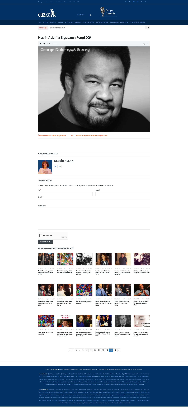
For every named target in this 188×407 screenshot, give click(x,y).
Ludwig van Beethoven (106, 397)
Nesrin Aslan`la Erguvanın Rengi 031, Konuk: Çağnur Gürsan (83, 272)
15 (107, 350)
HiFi (70, 2)
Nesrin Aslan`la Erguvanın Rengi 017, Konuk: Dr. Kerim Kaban (123, 334)
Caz (146, 374)
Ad (39, 190)
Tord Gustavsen (92, 403)
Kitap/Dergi (73, 381)
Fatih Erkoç (143, 392)
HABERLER (53, 22)
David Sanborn (85, 392)
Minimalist (142, 381)
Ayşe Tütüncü (103, 389)
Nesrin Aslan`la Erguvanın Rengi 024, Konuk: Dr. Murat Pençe (103, 303)
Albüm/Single (103, 374)
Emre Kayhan (121, 392)
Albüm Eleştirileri (102, 22)
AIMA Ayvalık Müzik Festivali (74, 374)
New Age (51, 384)
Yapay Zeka (120, 384)
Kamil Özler (47, 397)
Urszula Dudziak (112, 403)
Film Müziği (107, 376)
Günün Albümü (82, 379)
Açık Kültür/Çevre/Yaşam (61, 374)
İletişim (52, 2)
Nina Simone (143, 397)
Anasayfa (40, 2)
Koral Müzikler (118, 381)
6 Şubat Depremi (51, 374)
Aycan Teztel (90, 389)
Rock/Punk (91, 384)
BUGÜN (45, 22)
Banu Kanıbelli (117, 389)
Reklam (47, 2)
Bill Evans (131, 389)
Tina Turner (71, 403)
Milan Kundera (123, 397)
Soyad (97, 190)
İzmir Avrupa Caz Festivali (53, 381)
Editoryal (75, 376)
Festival (93, 376)
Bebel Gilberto (124, 389)
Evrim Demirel (137, 392)
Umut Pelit (105, 403)
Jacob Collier (97, 395)
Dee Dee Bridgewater (94, 392)
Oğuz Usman (55, 400)
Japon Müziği (63, 381)
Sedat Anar (117, 400)
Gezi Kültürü (51, 379)
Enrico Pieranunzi (129, 392)
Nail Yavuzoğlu (136, 397)
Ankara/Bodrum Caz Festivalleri (114, 374)
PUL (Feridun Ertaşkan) (75, 384)
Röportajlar (114, 22)
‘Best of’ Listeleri (88, 22)
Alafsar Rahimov (59, 389)
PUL (40, 22)
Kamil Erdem (41, 397)
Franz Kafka (45, 395)
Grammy (66, 379)
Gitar (56, 379)
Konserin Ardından (110, 381)
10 (86, 350)
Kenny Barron (61, 397)
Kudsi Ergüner (82, 397)
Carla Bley (46, 392)
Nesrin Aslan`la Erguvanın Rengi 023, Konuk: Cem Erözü (122, 303)
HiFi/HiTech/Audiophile (111, 379)
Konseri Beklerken (101, 381)
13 (99, 350)
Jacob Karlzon (104, 395)
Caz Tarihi (57, 376)
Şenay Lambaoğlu (125, 400)
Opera (65, 384)
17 (115, 350)
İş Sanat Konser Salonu (130, 379)
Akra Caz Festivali (95, 374)
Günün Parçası (98, 379)
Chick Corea (72, 392)
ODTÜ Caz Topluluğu (46, 400)
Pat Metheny (70, 400)
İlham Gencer (84, 395)
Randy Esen (89, 400)
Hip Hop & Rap (120, 379)
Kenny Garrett (68, 397)
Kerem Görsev (75, 397)
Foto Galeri (76, 2)
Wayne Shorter (120, 403)
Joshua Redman (144, 395)
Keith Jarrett (54, 397)
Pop (68, 384)
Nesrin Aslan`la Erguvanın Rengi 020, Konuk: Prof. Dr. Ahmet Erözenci (64, 334)
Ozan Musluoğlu (62, 400)
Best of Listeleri (134, 374)
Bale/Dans (127, 374)
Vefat (116, 384)
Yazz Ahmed (127, 403)
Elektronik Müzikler (82, 376)
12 (95, 350)
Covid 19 (65, 376)
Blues (65, 2)
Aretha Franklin (74, 389)
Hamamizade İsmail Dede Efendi (72, 395)
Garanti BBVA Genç (43, 379)
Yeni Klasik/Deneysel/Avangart (131, 384)
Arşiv (123, 374)
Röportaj (97, 384)
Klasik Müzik (59, 2)
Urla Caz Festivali (110, 384)
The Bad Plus (65, 403)
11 (90, 350)
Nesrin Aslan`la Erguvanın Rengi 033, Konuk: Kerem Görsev (45, 272)
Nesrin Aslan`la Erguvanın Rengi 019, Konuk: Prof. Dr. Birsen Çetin (84, 334)
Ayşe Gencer (96, 389)
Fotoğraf (135, 376)
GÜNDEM (61, 22)
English (89, 376)
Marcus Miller (116, 397)
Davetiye (70, 376)
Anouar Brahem (66, 389)
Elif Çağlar (108, 392)
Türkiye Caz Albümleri (137, 22)
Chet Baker (66, 392)
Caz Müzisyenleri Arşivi (48, 376)
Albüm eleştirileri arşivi (57, 28)
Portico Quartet (83, 400)
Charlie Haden (59, 392)
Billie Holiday (137, 389)
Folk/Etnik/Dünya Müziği (127, 376)
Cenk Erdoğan (52, 392)
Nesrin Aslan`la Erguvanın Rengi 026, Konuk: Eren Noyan (64, 303)
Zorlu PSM (140, 384)
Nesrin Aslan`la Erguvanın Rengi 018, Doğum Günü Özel (102, 333)
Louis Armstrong (96, 397)
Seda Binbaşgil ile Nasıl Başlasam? (107, 400)
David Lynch (78, 392)
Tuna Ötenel (99, 403)
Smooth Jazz (102, 384)
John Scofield (137, 395)
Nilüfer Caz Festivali (58, 384)
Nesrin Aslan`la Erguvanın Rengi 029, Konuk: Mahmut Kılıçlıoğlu (122, 272)
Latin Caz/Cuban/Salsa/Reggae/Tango (130, 381)
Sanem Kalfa (96, 400)
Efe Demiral (102, 392)
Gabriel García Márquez (59, 395)
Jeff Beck (117, 395)
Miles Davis (129, 397)
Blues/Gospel (142, 374)
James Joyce (111, 395)
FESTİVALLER (69, 22)
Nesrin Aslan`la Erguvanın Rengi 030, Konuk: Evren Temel (102, 272)
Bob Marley (143, 389)
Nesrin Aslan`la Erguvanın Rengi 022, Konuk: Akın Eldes (141, 303)
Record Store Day (85, 384)
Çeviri (61, 376)
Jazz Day (68, 381)
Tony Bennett (85, 403)
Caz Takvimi (124, 22)
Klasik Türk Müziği (88, 381)
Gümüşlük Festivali (73, 379)
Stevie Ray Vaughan (141, 400)
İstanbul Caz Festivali (140, 379)
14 (103, 350)
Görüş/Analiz (61, 379)
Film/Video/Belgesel (116, 376)
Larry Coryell (89, 397)
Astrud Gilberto (82, 389)
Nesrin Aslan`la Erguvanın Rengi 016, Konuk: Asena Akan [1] (141, 334)
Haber (103, 379)
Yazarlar (78, 22)
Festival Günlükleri (100, 376)
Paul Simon (76, 400)
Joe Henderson (123, 395)
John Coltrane (130, 395)
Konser (94, 381)
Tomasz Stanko (78, 403)
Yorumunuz (42, 205)
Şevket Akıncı (133, 400)
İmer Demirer (91, 395)
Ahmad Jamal (52, 389)
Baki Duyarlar (110, 389)
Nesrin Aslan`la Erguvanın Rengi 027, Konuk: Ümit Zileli (45, 303)
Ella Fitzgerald (114, 392)
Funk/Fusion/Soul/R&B (143, 376)
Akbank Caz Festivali (86, 374)
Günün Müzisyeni (90, 379)
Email (40, 197)
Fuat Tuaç (51, 395)
